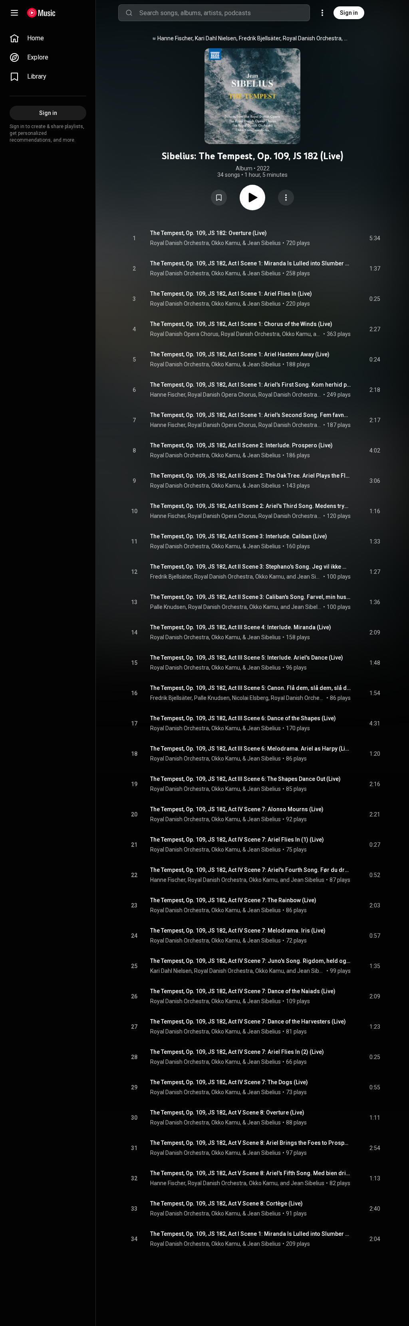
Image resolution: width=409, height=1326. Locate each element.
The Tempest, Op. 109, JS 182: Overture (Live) (208, 233)
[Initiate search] (129, 12)
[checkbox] (374, 238)
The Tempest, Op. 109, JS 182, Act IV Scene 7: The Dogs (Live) (229, 1082)
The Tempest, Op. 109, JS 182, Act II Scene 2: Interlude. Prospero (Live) (241, 445)
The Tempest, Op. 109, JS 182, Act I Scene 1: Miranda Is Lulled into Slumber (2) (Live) (250, 1234)
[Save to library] (219, 197)
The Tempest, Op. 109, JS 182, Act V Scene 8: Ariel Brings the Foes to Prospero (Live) (250, 1143)
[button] (219, 198)
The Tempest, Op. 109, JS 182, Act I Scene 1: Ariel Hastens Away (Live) (240, 354)
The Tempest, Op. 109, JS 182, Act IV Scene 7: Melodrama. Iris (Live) (238, 930)
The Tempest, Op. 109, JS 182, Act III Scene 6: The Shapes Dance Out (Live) (245, 779)
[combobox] (224, 13)
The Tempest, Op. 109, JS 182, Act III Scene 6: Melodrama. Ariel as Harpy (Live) (250, 748)
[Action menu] (286, 198)
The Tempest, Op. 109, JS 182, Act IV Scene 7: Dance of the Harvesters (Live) (248, 1021)
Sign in (349, 13)
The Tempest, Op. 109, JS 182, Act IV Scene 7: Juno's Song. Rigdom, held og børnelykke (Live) (250, 961)
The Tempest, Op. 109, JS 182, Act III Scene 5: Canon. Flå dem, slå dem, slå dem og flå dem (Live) (250, 688)
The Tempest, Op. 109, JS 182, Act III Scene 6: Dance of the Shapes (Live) (243, 718)
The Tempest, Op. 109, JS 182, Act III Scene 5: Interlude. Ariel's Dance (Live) (246, 657)
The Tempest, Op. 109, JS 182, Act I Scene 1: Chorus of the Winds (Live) (241, 324)
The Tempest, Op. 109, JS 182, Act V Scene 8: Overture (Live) (227, 1112)
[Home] (41, 13)
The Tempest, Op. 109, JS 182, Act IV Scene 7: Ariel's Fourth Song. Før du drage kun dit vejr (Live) (250, 870)
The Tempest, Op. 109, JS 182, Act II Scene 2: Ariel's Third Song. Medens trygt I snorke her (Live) (250, 506)
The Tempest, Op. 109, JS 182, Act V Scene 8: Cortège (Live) (226, 1203)
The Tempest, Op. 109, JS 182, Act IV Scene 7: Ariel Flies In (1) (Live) (237, 839)
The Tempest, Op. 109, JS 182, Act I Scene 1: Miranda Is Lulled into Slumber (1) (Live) (250, 263)
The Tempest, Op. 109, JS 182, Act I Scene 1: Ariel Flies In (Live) (231, 293)
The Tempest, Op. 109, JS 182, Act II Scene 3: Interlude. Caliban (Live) (238, 536)
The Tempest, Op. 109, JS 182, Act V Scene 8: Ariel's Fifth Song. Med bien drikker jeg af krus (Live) (250, 1173)
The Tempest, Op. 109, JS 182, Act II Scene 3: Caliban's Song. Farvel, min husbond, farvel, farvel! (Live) (250, 597)
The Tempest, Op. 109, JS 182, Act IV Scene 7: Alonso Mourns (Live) (237, 809)
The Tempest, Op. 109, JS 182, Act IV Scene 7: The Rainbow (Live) (233, 900)
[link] (48, 38)
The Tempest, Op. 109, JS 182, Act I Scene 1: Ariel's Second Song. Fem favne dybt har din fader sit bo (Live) (250, 415)
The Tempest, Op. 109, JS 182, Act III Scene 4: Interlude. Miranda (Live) (240, 627)
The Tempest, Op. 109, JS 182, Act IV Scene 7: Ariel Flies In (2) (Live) (237, 1052)
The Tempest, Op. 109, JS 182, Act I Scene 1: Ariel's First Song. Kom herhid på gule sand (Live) (250, 384)
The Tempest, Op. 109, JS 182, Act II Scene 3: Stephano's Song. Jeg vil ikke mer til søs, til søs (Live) (250, 566)
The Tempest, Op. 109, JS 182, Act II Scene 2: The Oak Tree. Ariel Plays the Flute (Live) (250, 475)
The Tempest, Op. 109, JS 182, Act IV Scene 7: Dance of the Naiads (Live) (243, 991)
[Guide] (14, 13)
